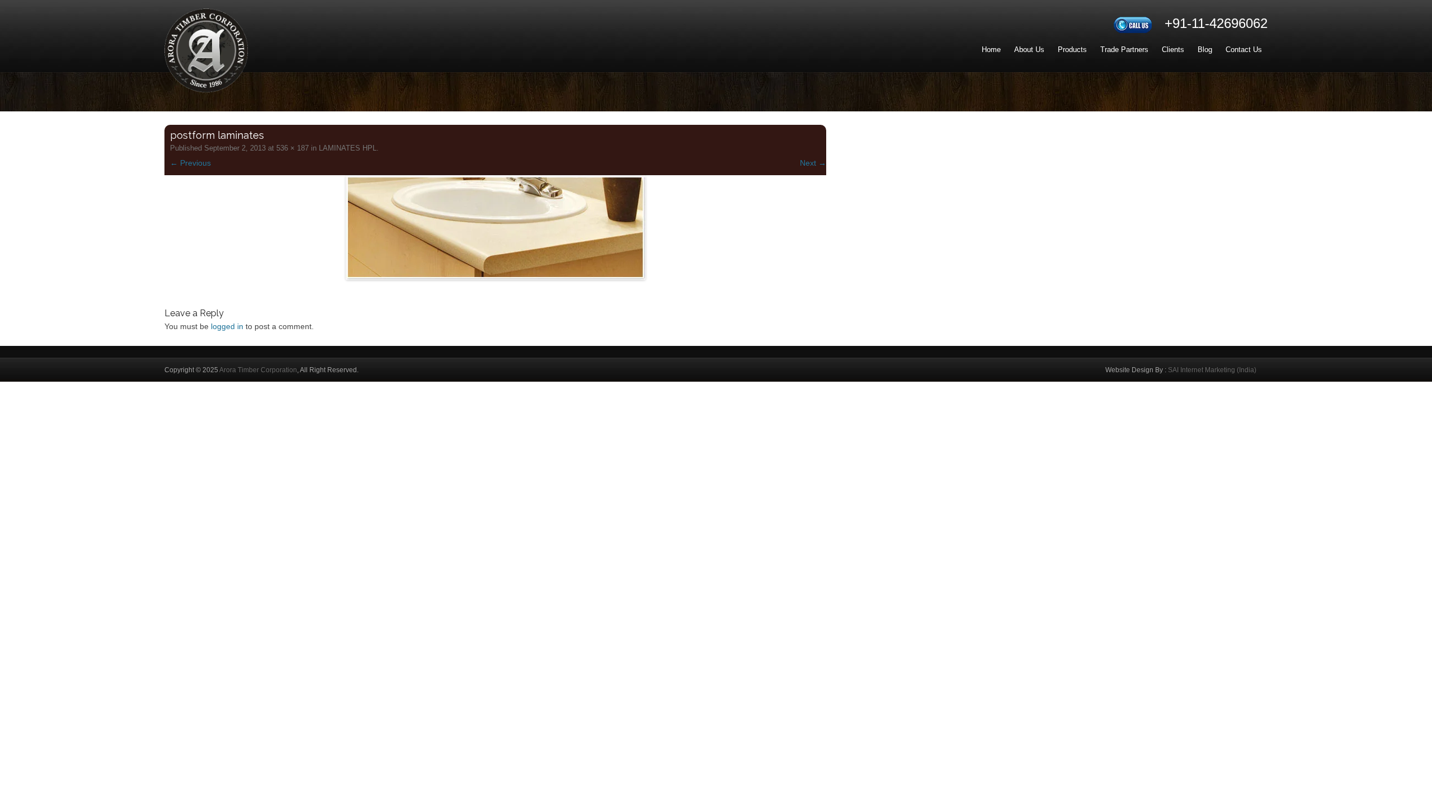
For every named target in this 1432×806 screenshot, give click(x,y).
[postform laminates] (495, 227)
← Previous (190, 162)
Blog (1205, 49)
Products (1072, 49)
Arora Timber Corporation (258, 370)
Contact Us (1244, 49)
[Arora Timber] (206, 55)
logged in (227, 326)
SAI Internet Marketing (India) (1212, 370)
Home (991, 49)
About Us (1029, 49)
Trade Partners (1124, 49)
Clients (1173, 49)
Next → (813, 162)
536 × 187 (292, 148)
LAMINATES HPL (347, 148)
